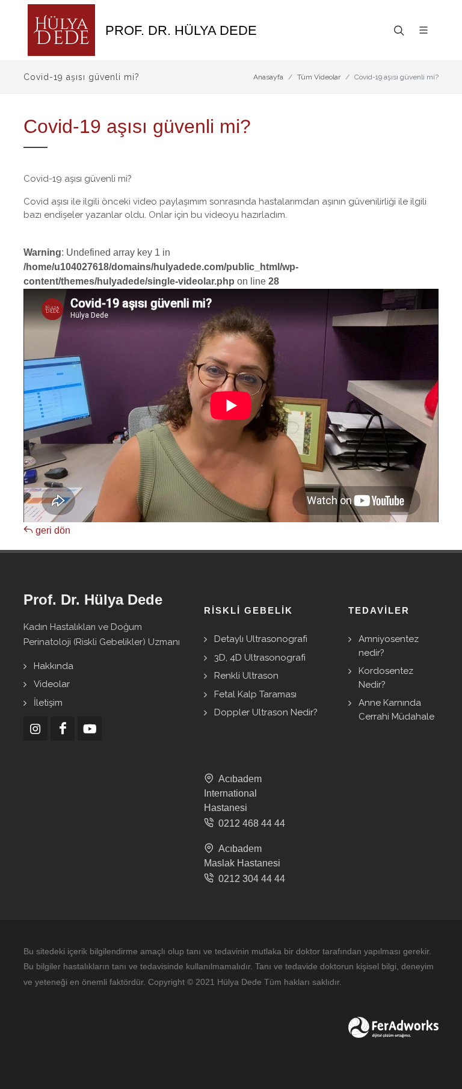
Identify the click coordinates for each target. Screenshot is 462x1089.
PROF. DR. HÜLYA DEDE (181, 30)
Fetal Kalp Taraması (255, 694)
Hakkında (53, 666)
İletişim (48, 702)
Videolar (52, 684)
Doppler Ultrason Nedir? (266, 712)
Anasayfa (268, 77)
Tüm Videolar (318, 77)
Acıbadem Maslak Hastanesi (242, 856)
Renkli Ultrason (246, 675)
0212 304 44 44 (249, 879)
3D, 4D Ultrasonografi (260, 657)
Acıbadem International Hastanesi (233, 793)
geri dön (51, 530)
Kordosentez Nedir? (386, 677)
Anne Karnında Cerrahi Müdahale (396, 709)
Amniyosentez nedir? (389, 646)
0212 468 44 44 (249, 823)
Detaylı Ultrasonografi (260, 639)
